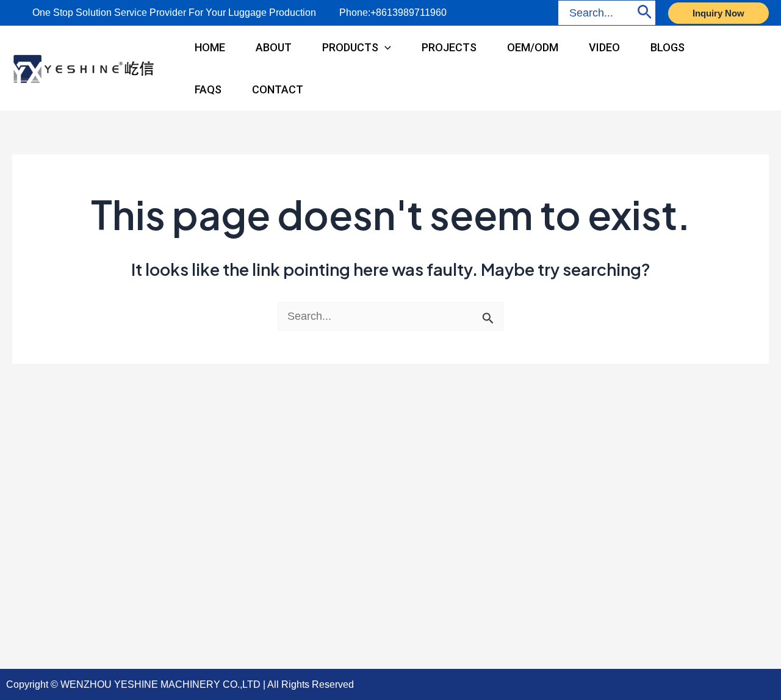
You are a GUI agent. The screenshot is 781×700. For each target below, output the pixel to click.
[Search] (645, 13)
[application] (384, 47)
